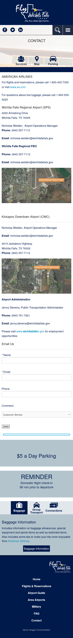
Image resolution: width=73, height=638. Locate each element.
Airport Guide (36, 593)
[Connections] (53, 505)
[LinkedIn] (20, 29)
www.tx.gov (30, 331)
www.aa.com (18, 87)
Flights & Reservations (36, 586)
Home (36, 579)
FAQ (36, 613)
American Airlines (18, 541)
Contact (36, 620)
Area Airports (36, 600)
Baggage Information (36, 548)
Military (36, 606)
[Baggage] (19, 505)
